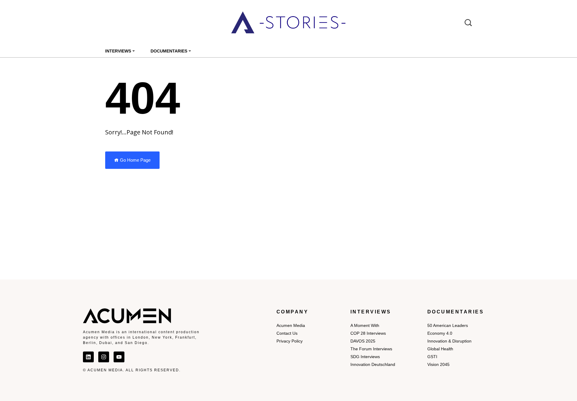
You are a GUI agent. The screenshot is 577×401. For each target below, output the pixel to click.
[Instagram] (103, 357)
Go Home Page (135, 160)
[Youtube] (119, 357)
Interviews (118, 51)
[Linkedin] (88, 357)
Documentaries (169, 51)
